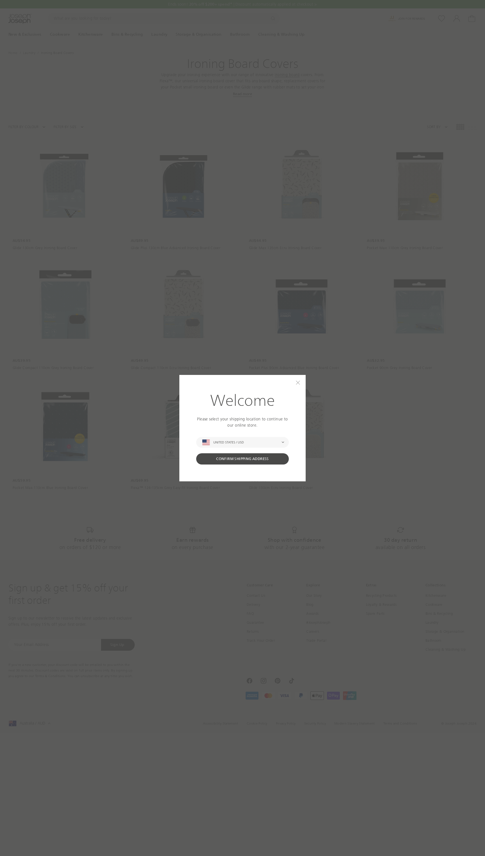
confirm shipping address (242, 459)
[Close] (298, 383)
